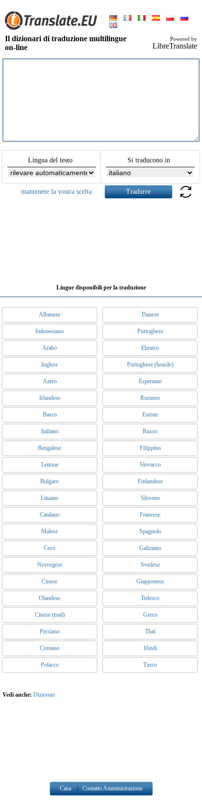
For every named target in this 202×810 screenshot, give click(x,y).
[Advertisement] (101, 237)
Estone (150, 414)
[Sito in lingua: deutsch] (113, 18)
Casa (65, 788)
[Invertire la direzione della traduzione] (186, 197)
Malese (49, 531)
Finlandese (150, 481)
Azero (50, 381)
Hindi (150, 648)
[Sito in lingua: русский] (184, 18)
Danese (150, 314)
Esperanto (150, 381)
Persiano (50, 631)
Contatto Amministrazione (112, 788)
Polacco (50, 664)
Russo (150, 431)
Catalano (50, 514)
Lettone (49, 464)
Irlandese (49, 397)
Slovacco (150, 464)
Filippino (150, 447)
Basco (50, 414)
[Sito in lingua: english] (113, 26)
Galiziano (150, 548)
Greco (150, 614)
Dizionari (44, 694)
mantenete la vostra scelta (56, 191)
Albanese (49, 314)
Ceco (49, 548)
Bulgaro (49, 481)
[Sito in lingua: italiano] (142, 18)
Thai (150, 631)
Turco (150, 664)
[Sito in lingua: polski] (170, 18)
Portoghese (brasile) (150, 364)
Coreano (49, 648)
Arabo (49, 347)
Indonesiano (49, 331)
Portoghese (150, 331)
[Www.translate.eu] (54, 28)
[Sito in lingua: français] (127, 18)
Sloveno (150, 498)
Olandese (49, 598)
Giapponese (150, 581)
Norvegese (49, 564)
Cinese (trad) (50, 614)
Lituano (49, 498)
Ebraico (150, 347)
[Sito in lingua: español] (156, 18)
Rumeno (150, 397)
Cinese (49, 581)
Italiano (49, 431)
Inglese (49, 364)
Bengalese (49, 447)
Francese (150, 514)
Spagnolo (150, 531)
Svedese (150, 564)
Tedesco (150, 598)
